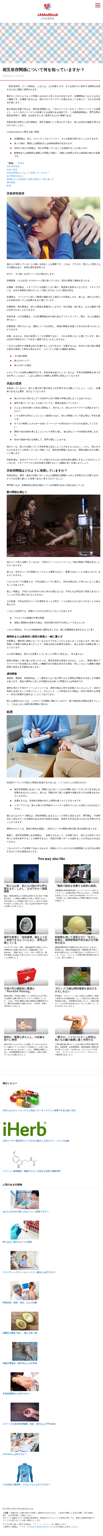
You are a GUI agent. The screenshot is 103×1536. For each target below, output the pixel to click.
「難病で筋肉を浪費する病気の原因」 (76, 885)
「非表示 (20, 163)
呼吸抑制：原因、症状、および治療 (20, 1302)
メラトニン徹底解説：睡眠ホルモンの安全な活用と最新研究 (32, 1171)
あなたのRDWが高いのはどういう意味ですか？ (26, 1211)
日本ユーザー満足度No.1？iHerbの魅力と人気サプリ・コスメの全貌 (36, 1140)
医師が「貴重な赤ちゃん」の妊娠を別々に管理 (24, 1038)
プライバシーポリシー (42, 1524)
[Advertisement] (51, 43)
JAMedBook (47, 15)
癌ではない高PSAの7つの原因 (17, 1242)
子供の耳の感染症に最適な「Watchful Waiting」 (19, 990)
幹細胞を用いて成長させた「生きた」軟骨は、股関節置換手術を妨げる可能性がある (76, 939)
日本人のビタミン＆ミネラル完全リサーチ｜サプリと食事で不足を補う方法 (39, 1110)
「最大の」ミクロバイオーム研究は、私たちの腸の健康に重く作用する (76, 1038)
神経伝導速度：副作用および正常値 (20, 1363)
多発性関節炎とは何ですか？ (17, 1393)
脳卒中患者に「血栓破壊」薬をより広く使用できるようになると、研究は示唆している (25, 939)
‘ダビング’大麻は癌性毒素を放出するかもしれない (76, 990)
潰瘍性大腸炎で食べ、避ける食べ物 (20, 1333)
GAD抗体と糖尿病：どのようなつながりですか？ (27, 1484)
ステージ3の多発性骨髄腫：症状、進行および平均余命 (29, 1423)
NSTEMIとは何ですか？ (15, 1454)
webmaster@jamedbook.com (40, 1527)
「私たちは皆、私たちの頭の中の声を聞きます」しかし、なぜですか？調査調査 (25, 888)
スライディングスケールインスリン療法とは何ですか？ (29, 1272)
